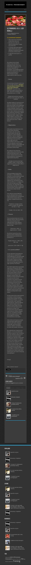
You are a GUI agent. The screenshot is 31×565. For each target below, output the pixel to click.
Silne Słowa (19, 559)
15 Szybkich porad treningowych (14, 477)
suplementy (10, 561)
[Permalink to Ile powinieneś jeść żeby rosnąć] (8, 536)
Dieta (9, 557)
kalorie (12, 557)
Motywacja (17, 557)
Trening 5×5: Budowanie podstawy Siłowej (16, 465)
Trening (16, 561)
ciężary (6, 557)
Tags (22, 388)
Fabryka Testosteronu (15, 33)
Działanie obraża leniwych (14, 376)
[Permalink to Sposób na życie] (9, 393)
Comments (18, 388)
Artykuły (9, 34)
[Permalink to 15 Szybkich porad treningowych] (9, 416)
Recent (12, 388)
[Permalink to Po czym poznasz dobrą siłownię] (9, 410)
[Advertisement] (16, 431)
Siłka (24, 559)
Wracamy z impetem (15, 397)
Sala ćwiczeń (14, 559)
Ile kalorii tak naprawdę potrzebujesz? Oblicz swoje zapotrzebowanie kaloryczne (17, 507)
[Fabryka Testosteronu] (15, 4)
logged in (13, 383)
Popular (8, 388)
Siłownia (6, 561)
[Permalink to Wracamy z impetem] (9, 399)
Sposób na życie (14, 391)
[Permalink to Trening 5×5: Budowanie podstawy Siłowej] (9, 405)
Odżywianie (13, 34)
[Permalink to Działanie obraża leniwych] (8, 542)
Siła (22, 559)
